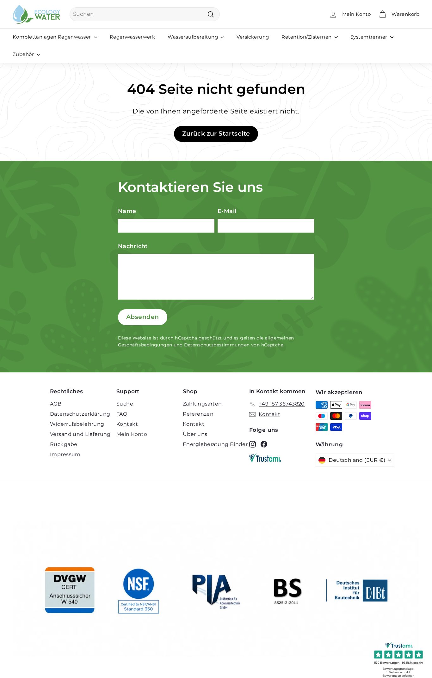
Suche (124, 404)
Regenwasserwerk (132, 37)
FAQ (121, 414)
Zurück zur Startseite (216, 133)
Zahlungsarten (202, 404)
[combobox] (145, 14)
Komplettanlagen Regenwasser (52, 37)
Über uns (195, 434)
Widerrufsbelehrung (77, 424)
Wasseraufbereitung (193, 37)
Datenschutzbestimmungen (217, 345)
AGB (55, 404)
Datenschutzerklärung (80, 414)
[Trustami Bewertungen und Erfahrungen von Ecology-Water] (282, 458)
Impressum (65, 454)
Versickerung (253, 37)
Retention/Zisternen (307, 37)
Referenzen (198, 414)
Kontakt (127, 424)
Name (127, 211)
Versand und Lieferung (80, 434)
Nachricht (133, 246)
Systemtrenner (369, 37)
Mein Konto (131, 434)
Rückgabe (63, 444)
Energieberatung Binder (215, 444)
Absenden (142, 317)
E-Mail (227, 211)
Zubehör (24, 54)
